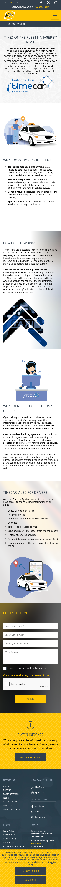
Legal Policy (8, 831)
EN (11, 2)
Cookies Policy (9, 838)
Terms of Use (9, 842)
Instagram (40, 817)
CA (17, 2)
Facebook (39, 806)
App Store (39, 792)
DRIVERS (7, 790)
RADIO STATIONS (11, 794)
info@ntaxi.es (37, 846)
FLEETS (6, 797)
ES (5, 2)
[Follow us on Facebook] (41, 2)
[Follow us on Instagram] (56, 2)
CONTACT (7, 805)
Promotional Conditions (14, 846)
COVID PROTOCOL (11, 809)
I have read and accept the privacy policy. (27, 668)
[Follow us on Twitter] (48, 2)
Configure (30, 880)
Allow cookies (30, 871)
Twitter (38, 811)
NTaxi (11, 15)
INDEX (6, 786)
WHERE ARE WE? (10, 801)
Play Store (39, 787)
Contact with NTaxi (31, 757)
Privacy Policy (9, 834)
